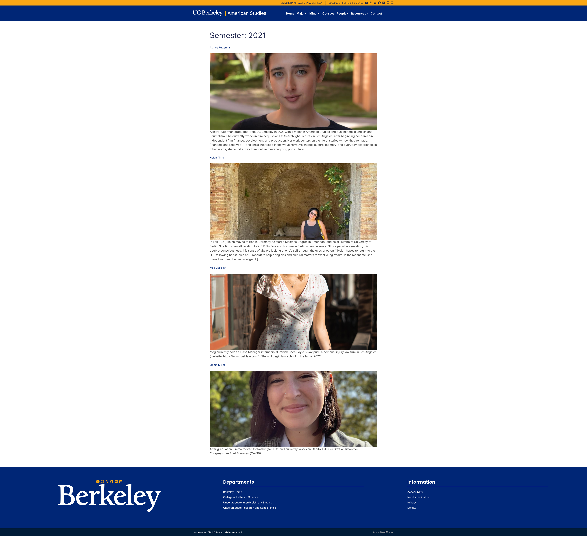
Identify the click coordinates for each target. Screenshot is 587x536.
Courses (328, 13)
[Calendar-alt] (388, 3)
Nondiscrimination (418, 497)
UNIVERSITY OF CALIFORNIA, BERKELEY (302, 3)
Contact (376, 13)
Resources (358, 13)
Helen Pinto (217, 157)
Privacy (412, 502)
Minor (313, 13)
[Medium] (384, 3)
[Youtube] (366, 3)
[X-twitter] (375, 3)
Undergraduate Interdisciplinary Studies (247, 502)
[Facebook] (379, 3)
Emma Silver (217, 364)
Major (301, 13)
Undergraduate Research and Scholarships (249, 507)
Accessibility (415, 492)
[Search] (392, 3)
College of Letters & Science (240, 497)
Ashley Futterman (220, 47)
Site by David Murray (383, 532)
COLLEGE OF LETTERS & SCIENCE (346, 3)
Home (290, 13)
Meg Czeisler (218, 267)
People (341, 13)
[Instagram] (371, 3)
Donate (411, 507)
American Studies (246, 13)
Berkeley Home (232, 492)
